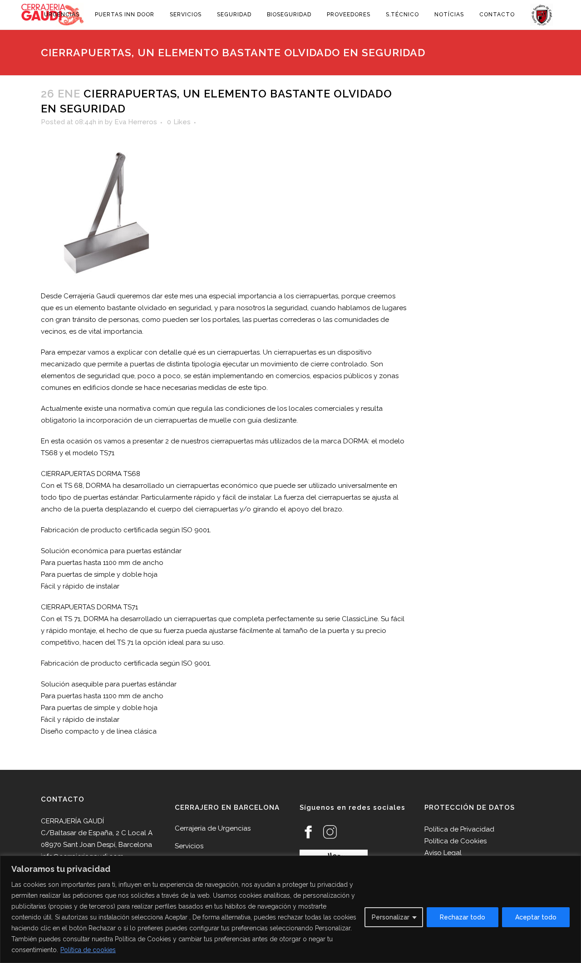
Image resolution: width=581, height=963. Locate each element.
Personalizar (390, 917)
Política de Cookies (455, 841)
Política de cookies (88, 949)
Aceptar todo (535, 917)
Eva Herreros (135, 122)
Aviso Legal (443, 853)
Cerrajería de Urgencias (213, 828)
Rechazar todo (462, 917)
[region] (290, 909)
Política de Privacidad (459, 829)
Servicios (189, 846)
